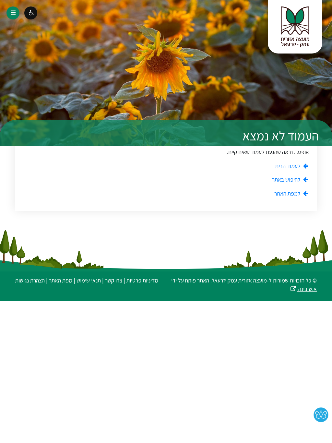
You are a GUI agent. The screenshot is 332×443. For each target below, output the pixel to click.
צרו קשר (113, 280)
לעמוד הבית (288, 166)
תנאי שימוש (89, 280)
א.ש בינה (303, 289)
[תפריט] (12, 12)
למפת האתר (288, 193)
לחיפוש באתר (287, 179)
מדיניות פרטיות (141, 280)
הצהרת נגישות (30, 280)
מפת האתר (60, 280)
